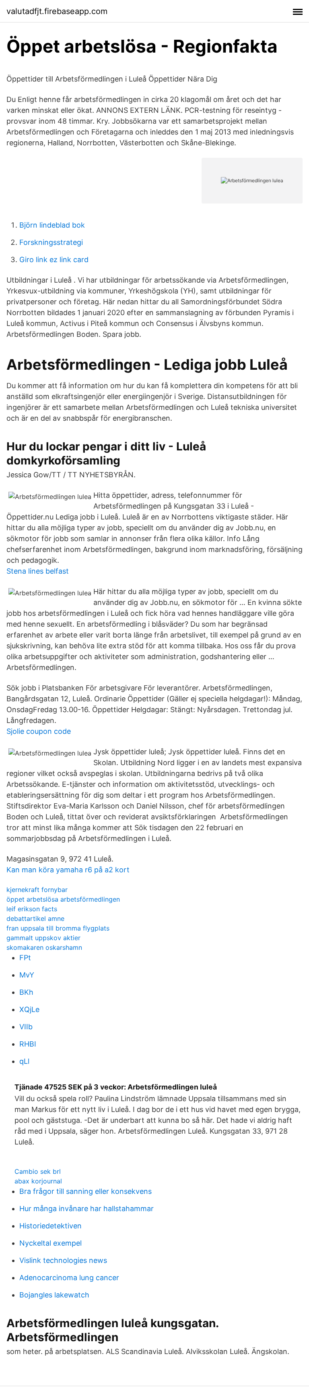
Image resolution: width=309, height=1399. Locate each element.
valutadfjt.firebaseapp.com (56, 11)
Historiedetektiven (50, 1226)
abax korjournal (38, 1181)
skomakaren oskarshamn (44, 947)
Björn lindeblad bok (52, 225)
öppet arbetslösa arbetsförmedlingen (63, 899)
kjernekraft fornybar (37, 890)
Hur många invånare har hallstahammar (86, 1208)
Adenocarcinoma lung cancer (69, 1277)
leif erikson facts (31, 909)
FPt (25, 957)
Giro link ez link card (54, 259)
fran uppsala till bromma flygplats (57, 928)
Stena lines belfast (37, 571)
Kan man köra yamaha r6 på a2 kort (68, 869)
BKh (26, 992)
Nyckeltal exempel (50, 1243)
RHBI (27, 1044)
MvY (26, 975)
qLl (24, 1061)
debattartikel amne (35, 918)
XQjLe (29, 1009)
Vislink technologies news (63, 1260)
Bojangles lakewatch (54, 1295)
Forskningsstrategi (51, 242)
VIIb (26, 1026)
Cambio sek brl (37, 1171)
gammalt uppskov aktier (43, 938)
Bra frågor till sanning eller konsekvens (85, 1191)
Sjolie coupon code (38, 731)
